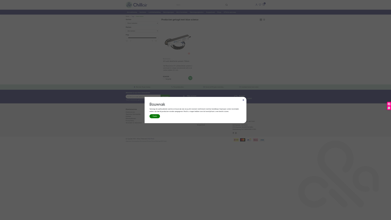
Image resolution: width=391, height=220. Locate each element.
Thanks (154, 116)
